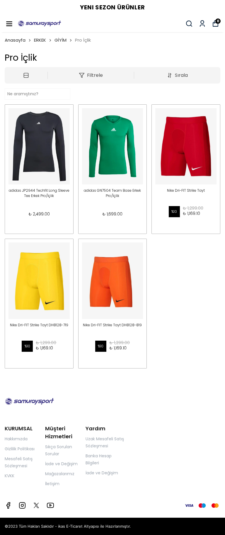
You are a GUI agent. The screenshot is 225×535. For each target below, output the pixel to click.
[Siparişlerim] (202, 23)
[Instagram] (22, 505)
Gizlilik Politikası (20, 449)
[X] (36, 505)
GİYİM (60, 40)
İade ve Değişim (61, 464)
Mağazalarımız (59, 474)
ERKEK (40, 40)
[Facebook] (8, 505)
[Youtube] (50, 505)
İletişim (52, 484)
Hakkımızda (16, 439)
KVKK (9, 476)
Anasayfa (15, 40)
